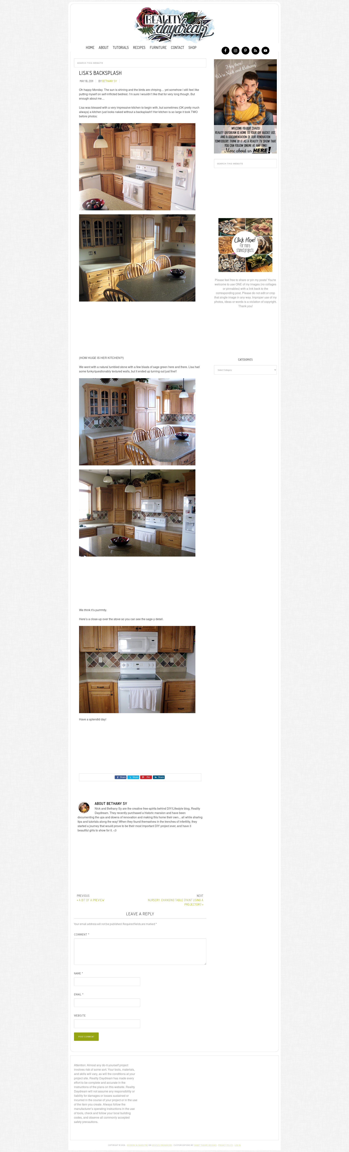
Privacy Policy (225, 1145)
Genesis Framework (162, 1145)
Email (79, 994)
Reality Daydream (174, 25)
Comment (81, 934)
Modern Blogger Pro (137, 1145)
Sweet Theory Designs (205, 1145)
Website (80, 1015)
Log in (238, 1145)
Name (78, 973)
